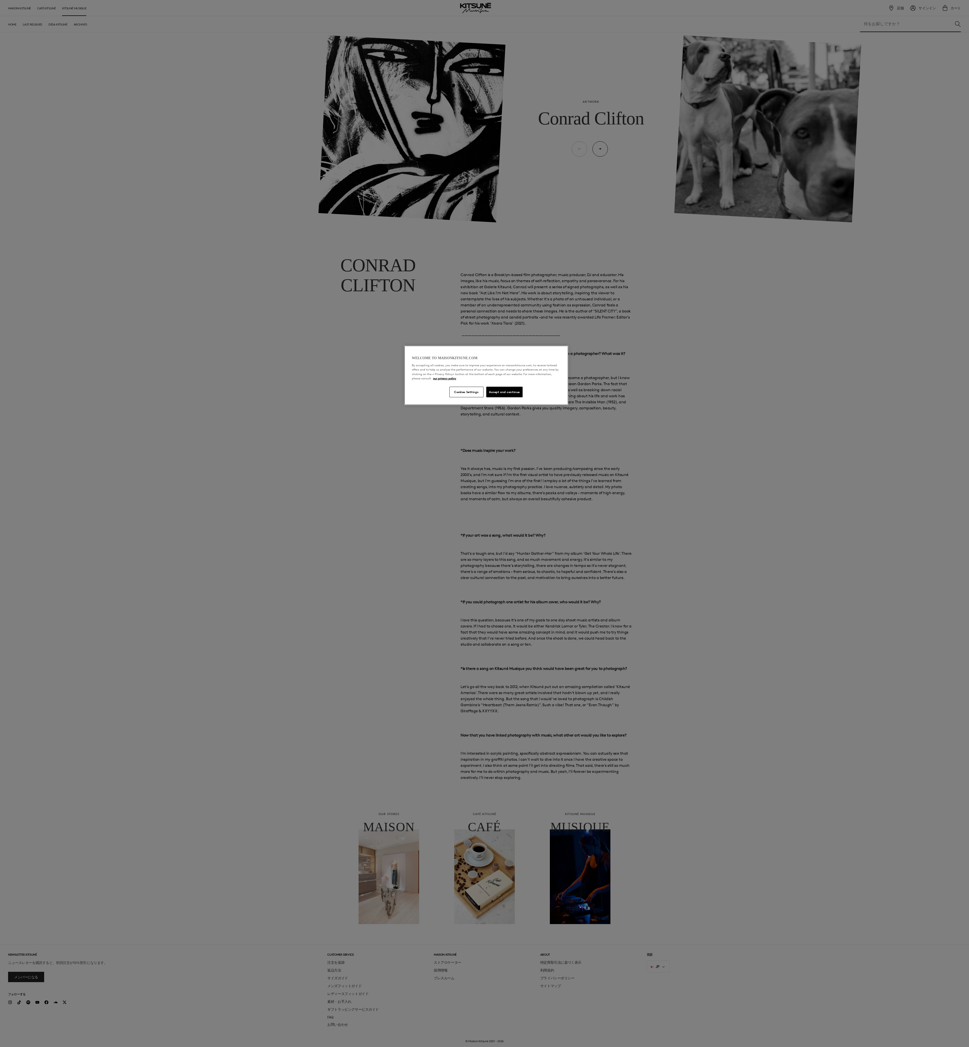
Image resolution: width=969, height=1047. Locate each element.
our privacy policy (444, 378)
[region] (486, 375)
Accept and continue (504, 392)
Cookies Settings (466, 392)
